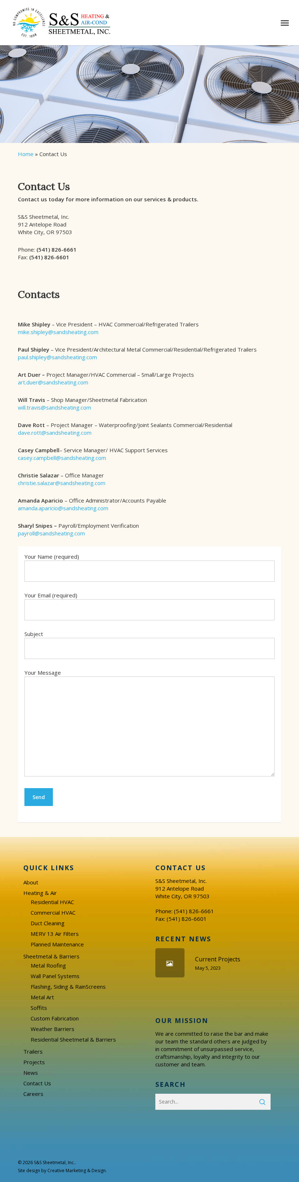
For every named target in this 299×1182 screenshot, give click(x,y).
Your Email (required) (50, 595)
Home (26, 154)
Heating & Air (40, 892)
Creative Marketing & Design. (77, 1170)
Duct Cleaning (48, 923)
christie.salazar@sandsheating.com (61, 483)
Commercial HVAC (53, 912)
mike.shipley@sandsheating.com (58, 332)
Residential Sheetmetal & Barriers (73, 1039)
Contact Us (37, 1083)
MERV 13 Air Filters (55, 933)
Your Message (42, 672)
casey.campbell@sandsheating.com (62, 457)
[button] (285, 22)
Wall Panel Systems (55, 976)
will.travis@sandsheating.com (54, 407)
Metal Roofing (48, 965)
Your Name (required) (51, 556)
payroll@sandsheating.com (51, 533)
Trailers (33, 1051)
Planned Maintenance (57, 944)
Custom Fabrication (55, 1018)
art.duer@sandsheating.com (53, 382)
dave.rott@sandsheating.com (55, 432)
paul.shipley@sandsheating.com (57, 357)
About (30, 882)
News (30, 1072)
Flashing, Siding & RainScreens (68, 986)
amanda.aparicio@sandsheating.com (63, 508)
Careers (33, 1093)
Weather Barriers (52, 1028)
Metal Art (42, 997)
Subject (33, 633)
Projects (34, 1062)
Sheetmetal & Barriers (51, 956)
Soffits (39, 1007)
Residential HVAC (52, 902)
